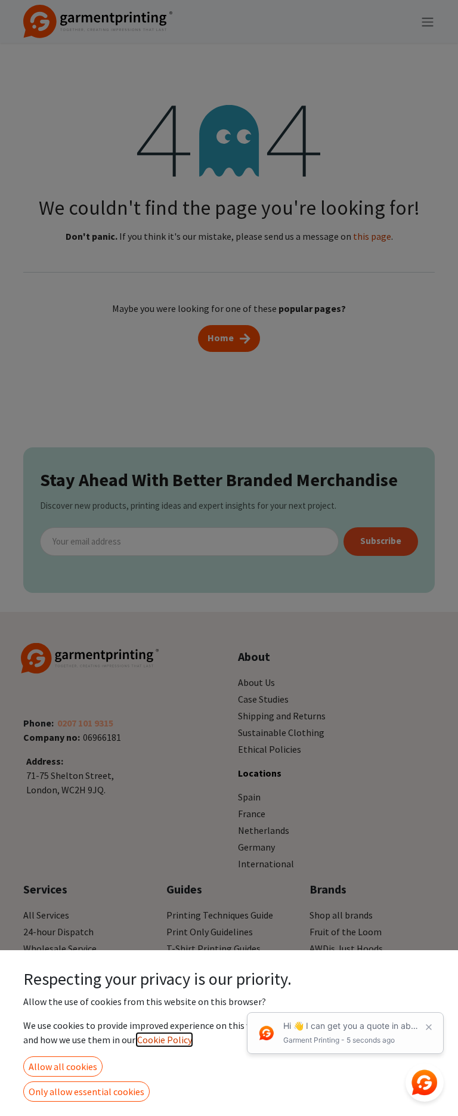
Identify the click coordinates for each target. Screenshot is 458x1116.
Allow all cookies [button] (63, 1066)
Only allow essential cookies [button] (86, 1092)
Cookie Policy (164, 1040)
